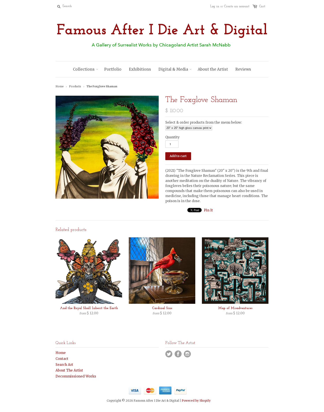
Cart (262, 6)
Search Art (64, 365)
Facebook (178, 353)
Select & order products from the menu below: (203, 122)
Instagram (187, 353)
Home (61, 353)
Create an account (236, 6)
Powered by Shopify (196, 401)
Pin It (208, 210)
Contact (62, 359)
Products (75, 86)
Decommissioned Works (76, 376)
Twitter (168, 353)
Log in (214, 6)
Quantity (172, 137)
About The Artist (69, 370)
